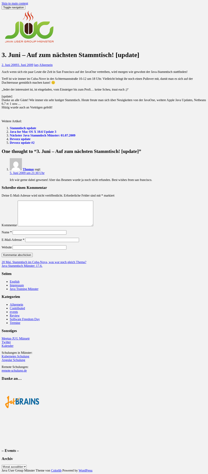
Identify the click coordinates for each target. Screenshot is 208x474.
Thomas (28, 169)
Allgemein (46, 65)
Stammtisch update (23, 128)
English (15, 281)
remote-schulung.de (14, 370)
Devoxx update (20, 139)
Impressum (17, 285)
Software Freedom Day (25, 319)
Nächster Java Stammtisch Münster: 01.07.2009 (42, 135)
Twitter (6, 342)
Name (7, 232)
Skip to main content (15, 3)
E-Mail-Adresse (13, 239)
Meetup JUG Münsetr (16, 338)
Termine (15, 323)
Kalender (7, 345)
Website (7, 247)
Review (15, 315)
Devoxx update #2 (22, 142)
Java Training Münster (24, 289)
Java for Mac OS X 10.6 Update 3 (33, 131)
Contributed (17, 308)
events (14, 312)
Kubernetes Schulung (15, 356)
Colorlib (56, 470)
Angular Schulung (13, 360)
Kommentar (9, 225)
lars (36, 65)
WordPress (85, 470)
